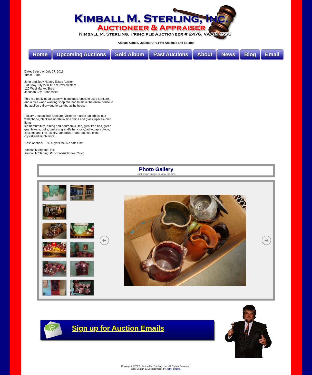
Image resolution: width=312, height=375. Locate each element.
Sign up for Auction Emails (118, 328)
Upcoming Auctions (81, 54)
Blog (250, 54)
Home (40, 54)
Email (272, 54)
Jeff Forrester (173, 368)
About (204, 54)
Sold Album (129, 54)
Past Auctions (170, 54)
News (228, 54)
